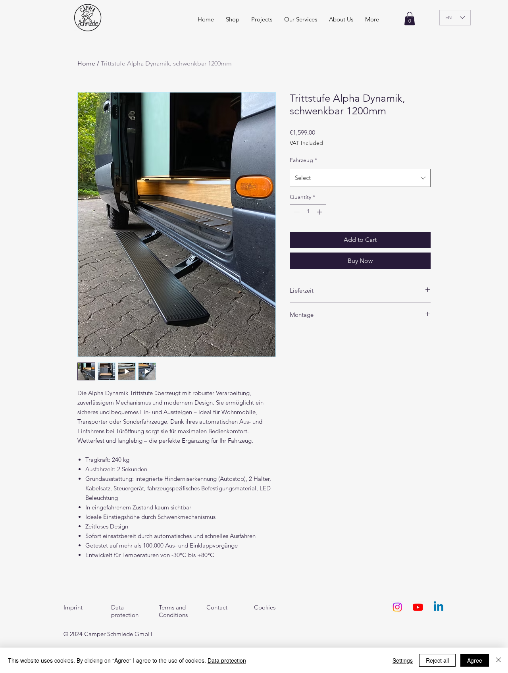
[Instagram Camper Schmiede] (397, 607)
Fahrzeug (303, 160)
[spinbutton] (308, 212)
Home (86, 63)
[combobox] (360, 178)
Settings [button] (403, 660)
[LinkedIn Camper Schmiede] (438, 607)
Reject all (437, 660)
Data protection (227, 660)
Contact (216, 607)
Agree (474, 660)
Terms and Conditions (173, 611)
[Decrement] (296, 212)
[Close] (498, 660)
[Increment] (320, 212)
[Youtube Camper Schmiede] (418, 607)
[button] (372, 19)
